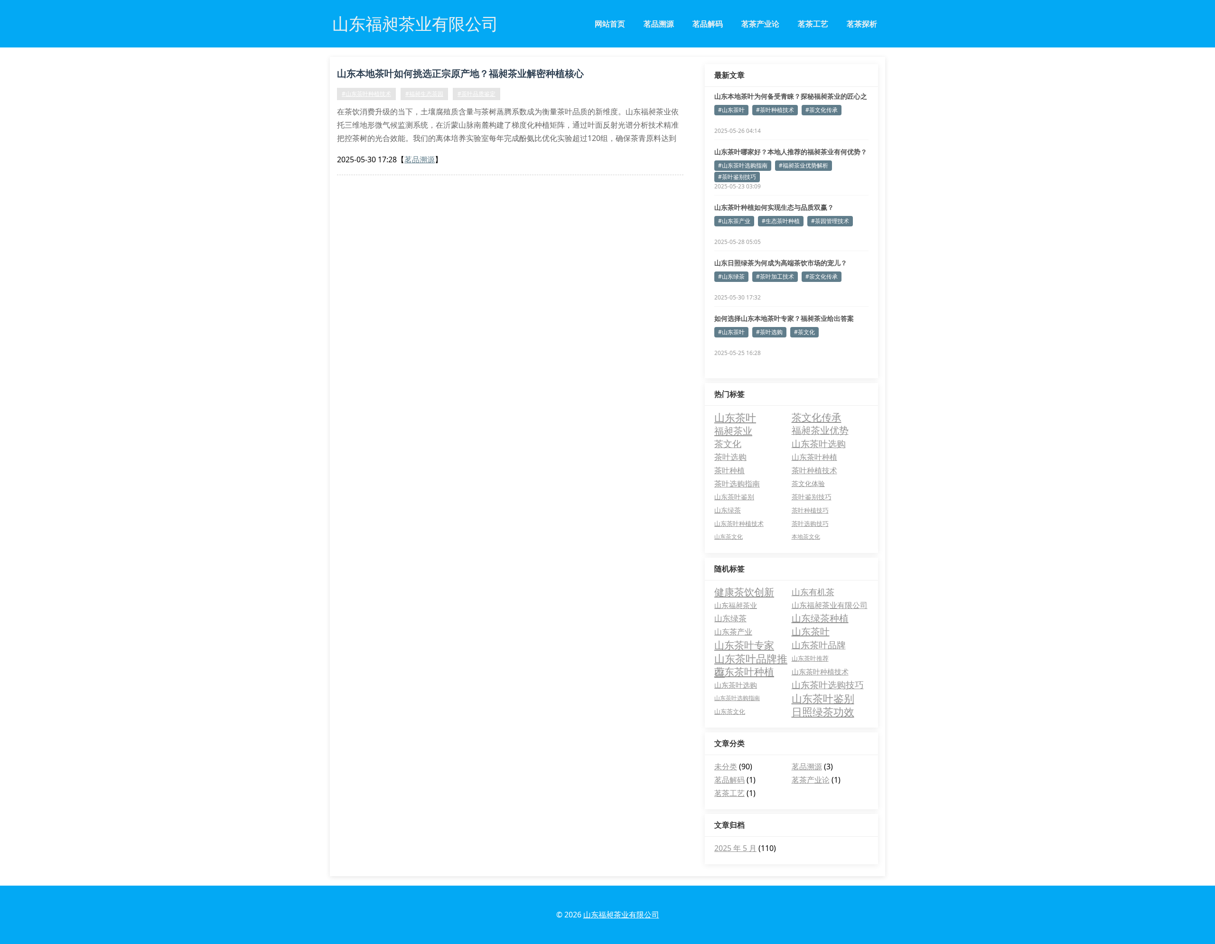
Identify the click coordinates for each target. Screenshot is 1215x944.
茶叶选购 (730, 456)
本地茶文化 (806, 537)
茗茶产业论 (760, 24)
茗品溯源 (659, 24)
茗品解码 (707, 24)
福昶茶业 (733, 430)
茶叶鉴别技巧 (812, 496)
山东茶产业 (733, 631)
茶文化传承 (816, 417)
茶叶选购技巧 (810, 523)
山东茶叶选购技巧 (828, 685)
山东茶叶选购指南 (737, 698)
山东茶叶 (735, 417)
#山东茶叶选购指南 (742, 165)
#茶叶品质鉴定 (476, 94)
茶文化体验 (808, 483)
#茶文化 (804, 332)
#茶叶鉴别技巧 (737, 177)
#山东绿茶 (731, 276)
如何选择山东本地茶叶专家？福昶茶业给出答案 (784, 318)
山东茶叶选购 (819, 443)
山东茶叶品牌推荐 (750, 658)
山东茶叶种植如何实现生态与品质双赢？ (774, 207)
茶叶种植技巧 (810, 510)
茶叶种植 (729, 470)
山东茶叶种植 (814, 456)
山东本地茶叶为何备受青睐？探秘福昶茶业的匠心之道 (790, 96)
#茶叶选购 (769, 332)
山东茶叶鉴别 (734, 496)
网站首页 (610, 24)
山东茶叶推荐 (810, 658)
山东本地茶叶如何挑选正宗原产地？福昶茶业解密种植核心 (460, 73)
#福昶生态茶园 (424, 94)
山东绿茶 (727, 509)
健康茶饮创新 (744, 591)
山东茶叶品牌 (819, 645)
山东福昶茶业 (735, 605)
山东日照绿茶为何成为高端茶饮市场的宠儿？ (780, 262)
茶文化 (727, 444)
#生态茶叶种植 (781, 221)
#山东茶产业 (734, 221)
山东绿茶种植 (820, 618)
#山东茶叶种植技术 (366, 94)
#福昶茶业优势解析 (803, 165)
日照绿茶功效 (823, 711)
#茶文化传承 (821, 110)
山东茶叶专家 (744, 645)
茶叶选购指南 (737, 483)
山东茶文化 (728, 537)
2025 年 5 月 (735, 848)
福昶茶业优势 (820, 430)
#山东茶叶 (731, 110)
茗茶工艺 (813, 24)
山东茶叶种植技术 (739, 523)
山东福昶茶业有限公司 (830, 605)
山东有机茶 (813, 592)
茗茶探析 (862, 24)
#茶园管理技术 (830, 221)
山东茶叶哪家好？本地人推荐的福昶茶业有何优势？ (790, 151)
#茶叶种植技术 (775, 110)
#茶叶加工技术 (775, 276)
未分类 (725, 766)
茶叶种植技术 (814, 470)
